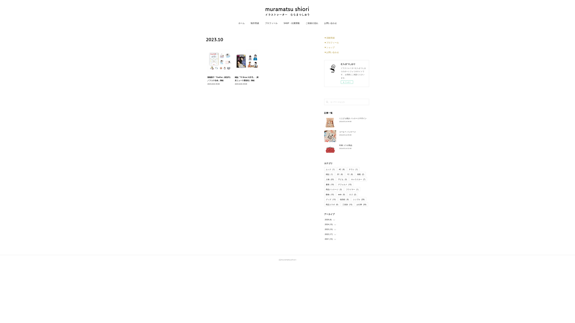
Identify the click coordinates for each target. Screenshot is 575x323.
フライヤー (352, 189)
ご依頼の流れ (312, 23)
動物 (330, 194)
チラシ (353, 169)
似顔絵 (344, 199)
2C (340, 174)
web (341, 194)
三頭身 (347, 204)
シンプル (359, 199)
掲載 (360, 174)
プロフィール (271, 23)
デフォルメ (345, 184)
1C (350, 174)
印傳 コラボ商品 (345, 145)
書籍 (330, 184)
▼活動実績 (329, 37)
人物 (330, 179)
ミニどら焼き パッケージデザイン (353, 118)
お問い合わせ (330, 23)
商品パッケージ (334, 189)
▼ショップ (329, 47)
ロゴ (352, 194)
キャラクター (358, 179)
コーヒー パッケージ (347, 131)
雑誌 (329, 174)
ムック (330, 169)
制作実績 (255, 23)
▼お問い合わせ (331, 52)
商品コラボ (332, 204)
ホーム (241, 23)
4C (342, 169)
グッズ (331, 199)
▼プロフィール (331, 42)
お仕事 (361, 204)
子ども (342, 179)
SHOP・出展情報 (292, 23)
